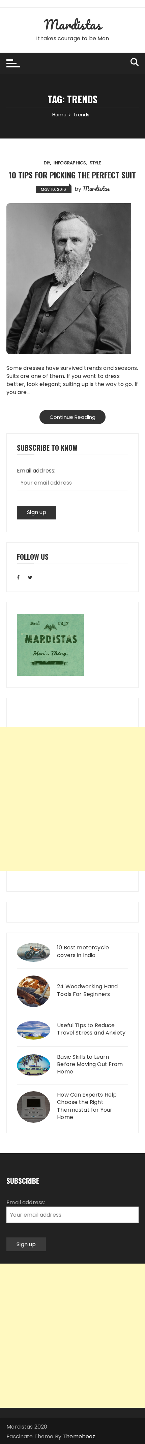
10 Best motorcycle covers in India (83, 951)
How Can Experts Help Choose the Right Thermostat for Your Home (87, 1106)
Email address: (36, 471)
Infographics (70, 163)
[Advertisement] (72, 799)
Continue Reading (72, 417)
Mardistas (72, 24)
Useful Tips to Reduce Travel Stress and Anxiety (91, 1029)
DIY (47, 163)
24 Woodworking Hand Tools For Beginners (87, 990)
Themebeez (79, 1436)
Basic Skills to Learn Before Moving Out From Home (90, 1064)
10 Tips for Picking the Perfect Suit (72, 175)
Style (96, 163)
